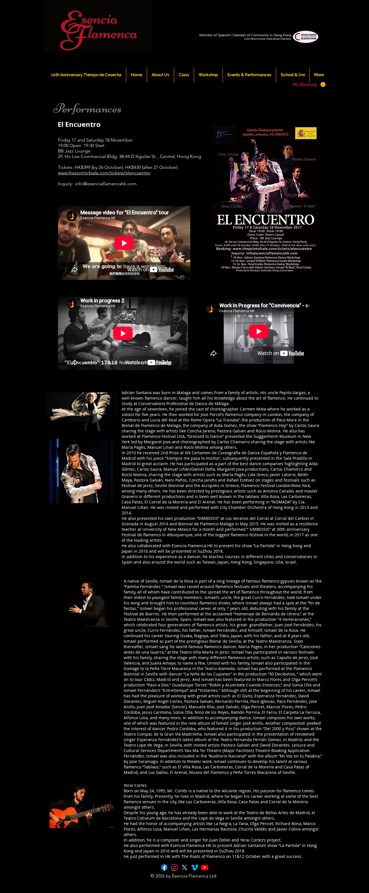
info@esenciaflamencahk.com (106, 183)
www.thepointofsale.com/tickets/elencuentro (104, 172)
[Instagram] (174, 867)
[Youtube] (204, 867)
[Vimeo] (194, 867)
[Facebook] (164, 867)
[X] (184, 867)
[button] (309, 84)
